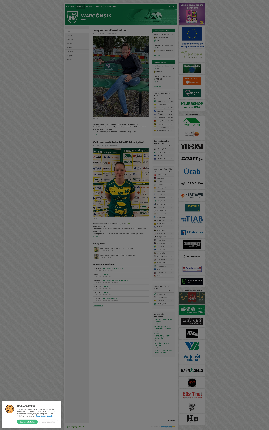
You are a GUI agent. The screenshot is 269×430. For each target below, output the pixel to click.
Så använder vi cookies (45, 416)
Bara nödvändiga (48, 422)
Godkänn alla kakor (27, 422)
